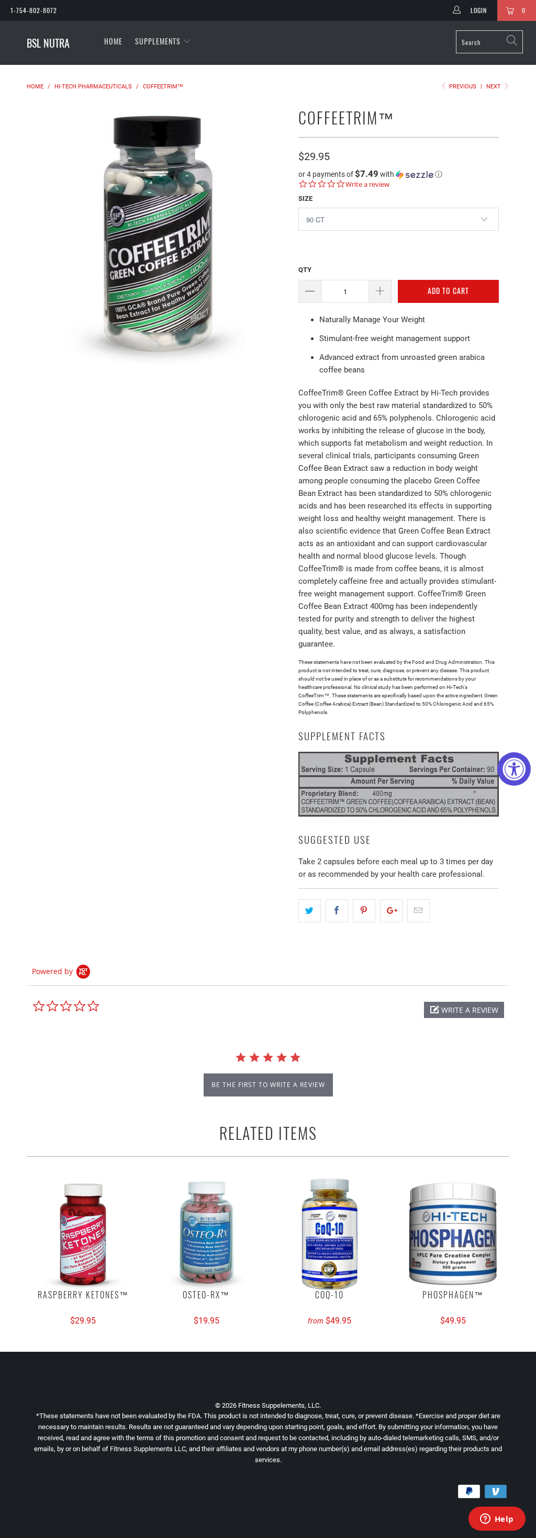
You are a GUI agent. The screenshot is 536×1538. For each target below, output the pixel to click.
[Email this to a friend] (418, 910)
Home (113, 41)
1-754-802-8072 (33, 10)
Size (305, 198)
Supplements (159, 41)
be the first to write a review (268, 1084)
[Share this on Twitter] (309, 910)
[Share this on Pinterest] (364, 910)
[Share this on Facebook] (337, 910)
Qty (304, 270)
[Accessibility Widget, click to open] (514, 769)
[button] (398, 174)
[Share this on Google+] (391, 910)
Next (494, 86)
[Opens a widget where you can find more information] (497, 1520)
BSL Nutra (48, 43)
